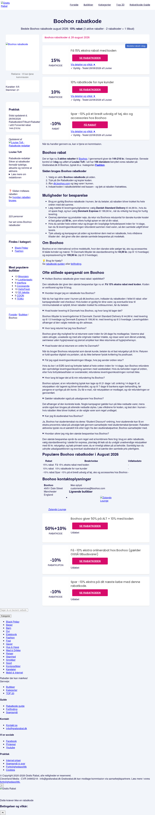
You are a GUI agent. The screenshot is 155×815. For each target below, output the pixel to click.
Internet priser (13, 760)
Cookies (10, 770)
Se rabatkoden (90, 58)
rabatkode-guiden (55, 264)
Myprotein (23, 276)
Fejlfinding (11, 709)
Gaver (9, 644)
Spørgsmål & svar (15, 763)
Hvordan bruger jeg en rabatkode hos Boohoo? (70, 293)
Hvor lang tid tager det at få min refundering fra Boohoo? (75, 377)
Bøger (9, 625)
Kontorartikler (13, 666)
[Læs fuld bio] (22, 145)
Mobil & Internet (14, 672)
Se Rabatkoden (90, 526)
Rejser (9, 653)
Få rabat (90, 125)
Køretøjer (11, 669)
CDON (20, 295)
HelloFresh (24, 289)
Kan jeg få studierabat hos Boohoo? (64, 415)
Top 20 (120, 5)
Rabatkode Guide (140, 5)
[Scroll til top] (2, 813)
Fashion (100, 165)
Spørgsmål (12, 712)
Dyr (8, 631)
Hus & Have (12, 647)
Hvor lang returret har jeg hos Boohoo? (65, 328)
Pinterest (11, 744)
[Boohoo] (22, 52)
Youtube (10, 747)
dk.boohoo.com (61, 183)
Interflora (21, 282)
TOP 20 (10, 693)
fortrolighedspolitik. (10, 782)
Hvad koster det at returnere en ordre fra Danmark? (72, 345)
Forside (74, 5)
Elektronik (11, 634)
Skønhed (11, 656)
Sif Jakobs (23, 292)
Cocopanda (23, 286)
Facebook (11, 741)
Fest (8, 640)
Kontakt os (11, 725)
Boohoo (83, 158)
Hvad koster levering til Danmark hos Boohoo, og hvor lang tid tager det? (83, 310)
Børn (8, 628)
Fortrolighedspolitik (16, 766)
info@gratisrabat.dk (16, 728)
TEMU (20, 298)
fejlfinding (76, 264)
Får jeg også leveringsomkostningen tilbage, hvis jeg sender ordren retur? (84, 360)
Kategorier (104, 5)
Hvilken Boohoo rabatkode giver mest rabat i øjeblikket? (75, 278)
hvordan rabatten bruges (20, 198)
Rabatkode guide (15, 706)
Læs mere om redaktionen (17, 176)
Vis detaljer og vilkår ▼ (83, 64)
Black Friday (21, 247)
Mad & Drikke (13, 650)
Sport (9, 663)
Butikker (88, 5)
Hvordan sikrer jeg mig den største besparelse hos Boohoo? (77, 433)
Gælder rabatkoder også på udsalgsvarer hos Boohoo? (74, 398)
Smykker (10, 660)
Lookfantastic (25, 279)
